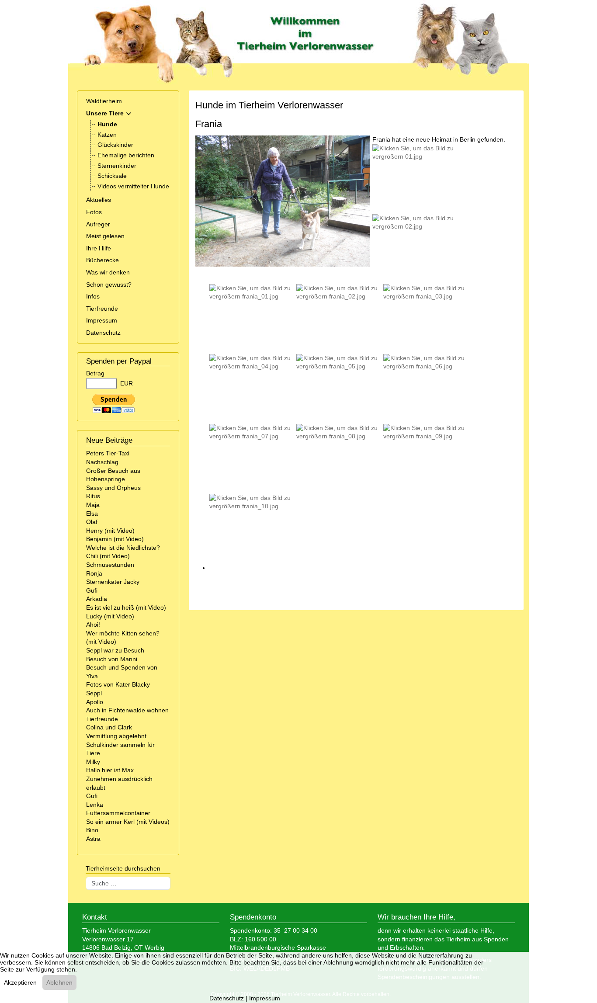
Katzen (107, 134)
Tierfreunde (102, 308)
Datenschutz (103, 332)
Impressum (101, 320)
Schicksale (112, 175)
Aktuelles (98, 199)
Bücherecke (102, 260)
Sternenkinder (116, 165)
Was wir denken (108, 272)
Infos (93, 296)
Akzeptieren (20, 982)
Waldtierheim (104, 100)
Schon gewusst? (109, 284)
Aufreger (98, 224)
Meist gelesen (105, 236)
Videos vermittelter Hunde (133, 186)
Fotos (94, 211)
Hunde (107, 124)
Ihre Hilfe (98, 248)
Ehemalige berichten (125, 155)
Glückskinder (115, 144)
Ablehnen (59, 982)
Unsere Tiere (105, 113)
